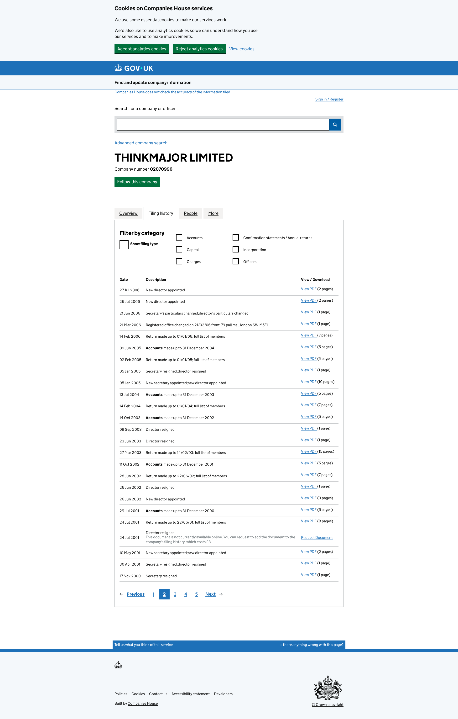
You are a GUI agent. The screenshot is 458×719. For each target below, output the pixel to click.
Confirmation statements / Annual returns (277, 238)
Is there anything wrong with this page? (312, 644)
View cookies (242, 49)
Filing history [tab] (160, 213)
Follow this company (137, 181)
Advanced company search (140, 143)
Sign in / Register (329, 99)
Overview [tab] (128, 213)
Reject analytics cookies (199, 49)
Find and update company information (153, 82)
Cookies (138, 694)
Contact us (158, 694)
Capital (193, 249)
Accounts (195, 238)
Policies (120, 694)
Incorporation (254, 249)
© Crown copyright (328, 704)
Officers (249, 261)
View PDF (309, 289)
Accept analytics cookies (141, 49)
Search (335, 125)
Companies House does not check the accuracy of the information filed (172, 92)
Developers (223, 694)
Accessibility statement (191, 694)
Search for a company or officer (145, 108)
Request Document (317, 537)
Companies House (143, 703)
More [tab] (213, 213)
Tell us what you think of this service (143, 644)
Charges (194, 261)
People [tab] (191, 213)
